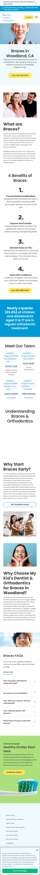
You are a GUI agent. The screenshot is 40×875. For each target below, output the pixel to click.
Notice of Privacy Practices (14, 819)
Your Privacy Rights (20, 871)
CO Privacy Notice (12, 835)
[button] (36, 17)
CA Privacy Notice (11, 831)
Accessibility (10, 843)
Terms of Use (10, 823)
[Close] (37, 850)
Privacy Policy (10, 815)
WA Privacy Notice (12, 839)
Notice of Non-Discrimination (15, 827)
